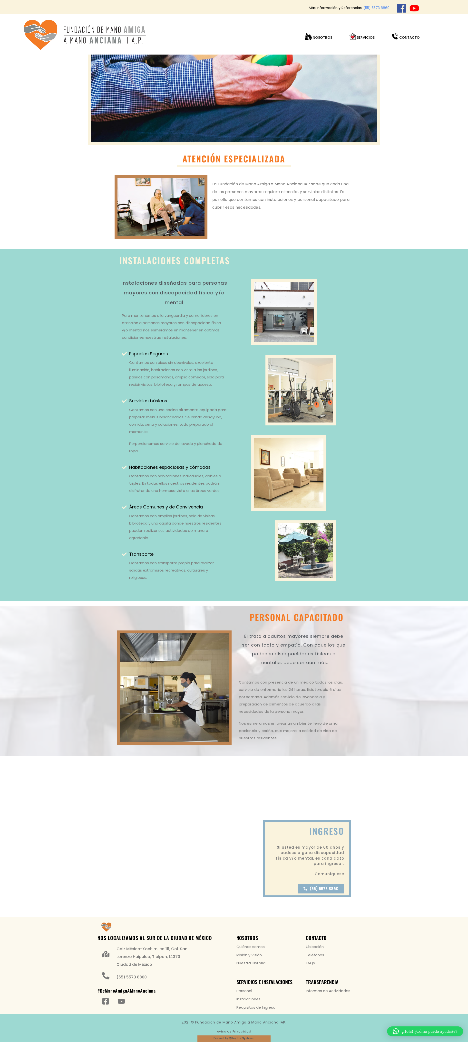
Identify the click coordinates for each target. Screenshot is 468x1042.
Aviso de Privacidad (234, 1031)
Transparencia (322, 982)
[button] (425, 1031)
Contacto (316, 937)
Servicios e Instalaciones (264, 982)
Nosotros (247, 937)
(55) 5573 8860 (376, 7)
